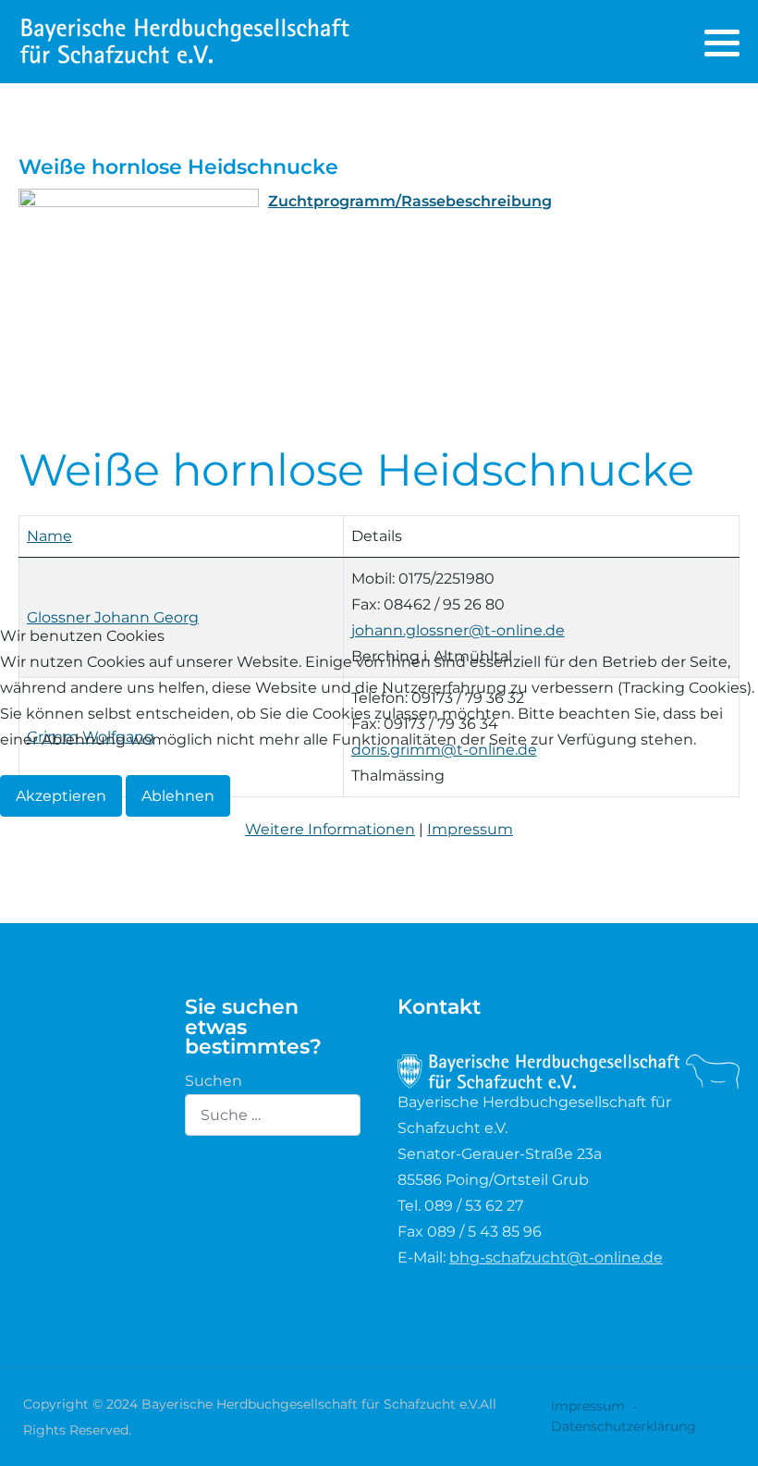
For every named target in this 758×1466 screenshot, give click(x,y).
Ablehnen (177, 796)
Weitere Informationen (330, 829)
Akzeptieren (61, 796)
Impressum (470, 829)
